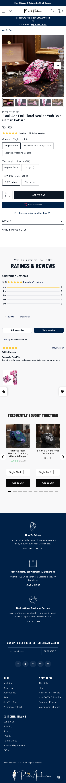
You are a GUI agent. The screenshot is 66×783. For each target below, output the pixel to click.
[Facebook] (18, 664)
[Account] (10, 11)
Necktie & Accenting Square (37, 145)
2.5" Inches (30, 182)
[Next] (63, 457)
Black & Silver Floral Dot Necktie (48, 452)
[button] (4, 11)
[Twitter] (25, 664)
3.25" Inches (11, 182)
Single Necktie (11, 145)
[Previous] (3, 457)
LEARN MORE (33, 585)
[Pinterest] (40, 664)
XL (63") (30, 167)
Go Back (10, 30)
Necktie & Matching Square (17, 153)
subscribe (50, 651)
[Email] (48, 664)
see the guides (33, 548)
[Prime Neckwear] (33, 11)
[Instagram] (33, 664)
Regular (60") (11, 167)
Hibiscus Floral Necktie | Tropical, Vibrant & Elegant (18, 453)
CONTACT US (33, 621)
